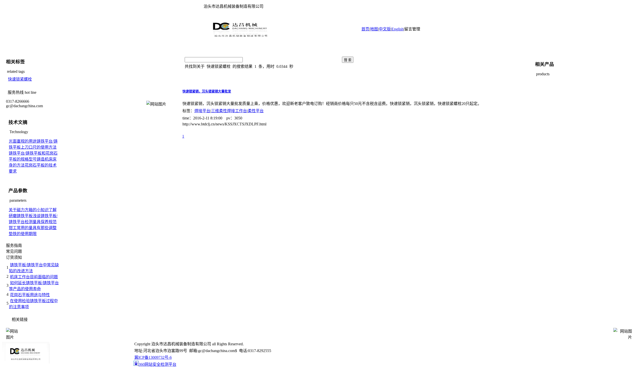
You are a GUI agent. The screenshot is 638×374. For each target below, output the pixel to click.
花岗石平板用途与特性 (30, 295)
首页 (365, 29)
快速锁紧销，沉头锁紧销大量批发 (206, 91)
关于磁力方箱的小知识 (29, 210)
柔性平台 (256, 111)
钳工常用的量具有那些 (29, 228)
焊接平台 (202, 111)
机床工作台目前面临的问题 (34, 277)
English (397, 29)
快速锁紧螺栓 (20, 79)
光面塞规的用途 (23, 141)
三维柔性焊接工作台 (229, 111)
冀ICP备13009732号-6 (153, 357)
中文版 (385, 29)
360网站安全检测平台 (157, 364)
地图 (374, 29)
